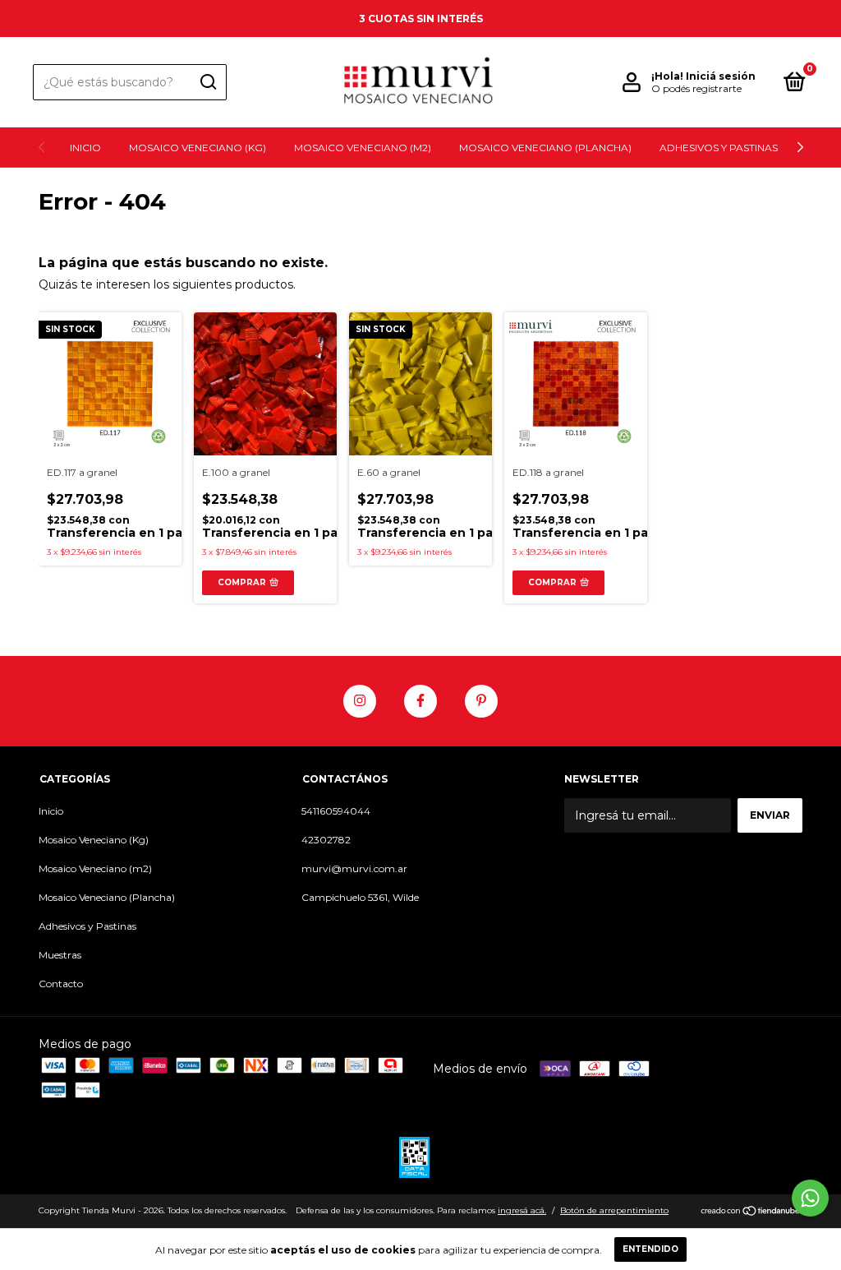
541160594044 (335, 811)
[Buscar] (207, 82)
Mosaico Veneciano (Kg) (197, 147)
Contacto (61, 983)
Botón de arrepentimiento (614, 1210)
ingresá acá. (522, 1210)
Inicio (85, 147)
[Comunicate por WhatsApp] (810, 1198)
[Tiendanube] (751, 1212)
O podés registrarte (696, 88)
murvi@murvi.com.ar (354, 868)
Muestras (60, 955)
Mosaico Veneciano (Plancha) (545, 147)
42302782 (326, 840)
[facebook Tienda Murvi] (420, 701)
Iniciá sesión (721, 76)
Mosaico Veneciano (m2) (362, 147)
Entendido (650, 1249)
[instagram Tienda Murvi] (359, 701)
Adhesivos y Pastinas (718, 147)
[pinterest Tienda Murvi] (481, 701)
